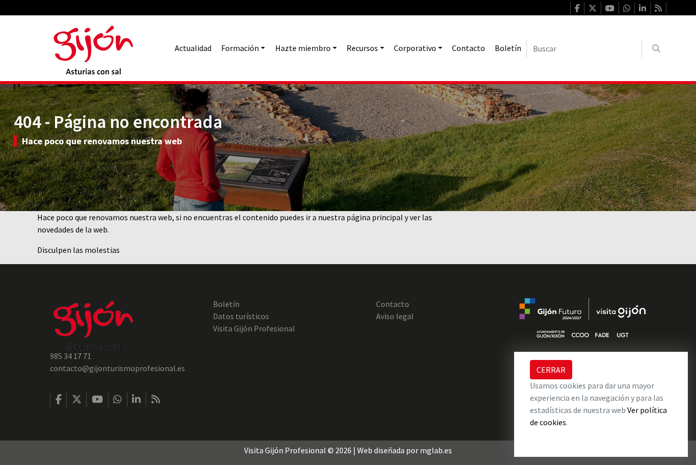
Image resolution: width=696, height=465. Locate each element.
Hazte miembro (303, 48)
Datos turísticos (241, 316)
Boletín (508, 48)
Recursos (362, 48)
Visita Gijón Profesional (254, 328)
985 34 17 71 (70, 356)
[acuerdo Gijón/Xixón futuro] (582, 317)
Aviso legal (395, 316)
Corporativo (415, 48)
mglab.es (436, 450)
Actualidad (193, 48)
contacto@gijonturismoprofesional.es (117, 368)
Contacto (468, 48)
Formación (240, 48)
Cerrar (551, 370)
